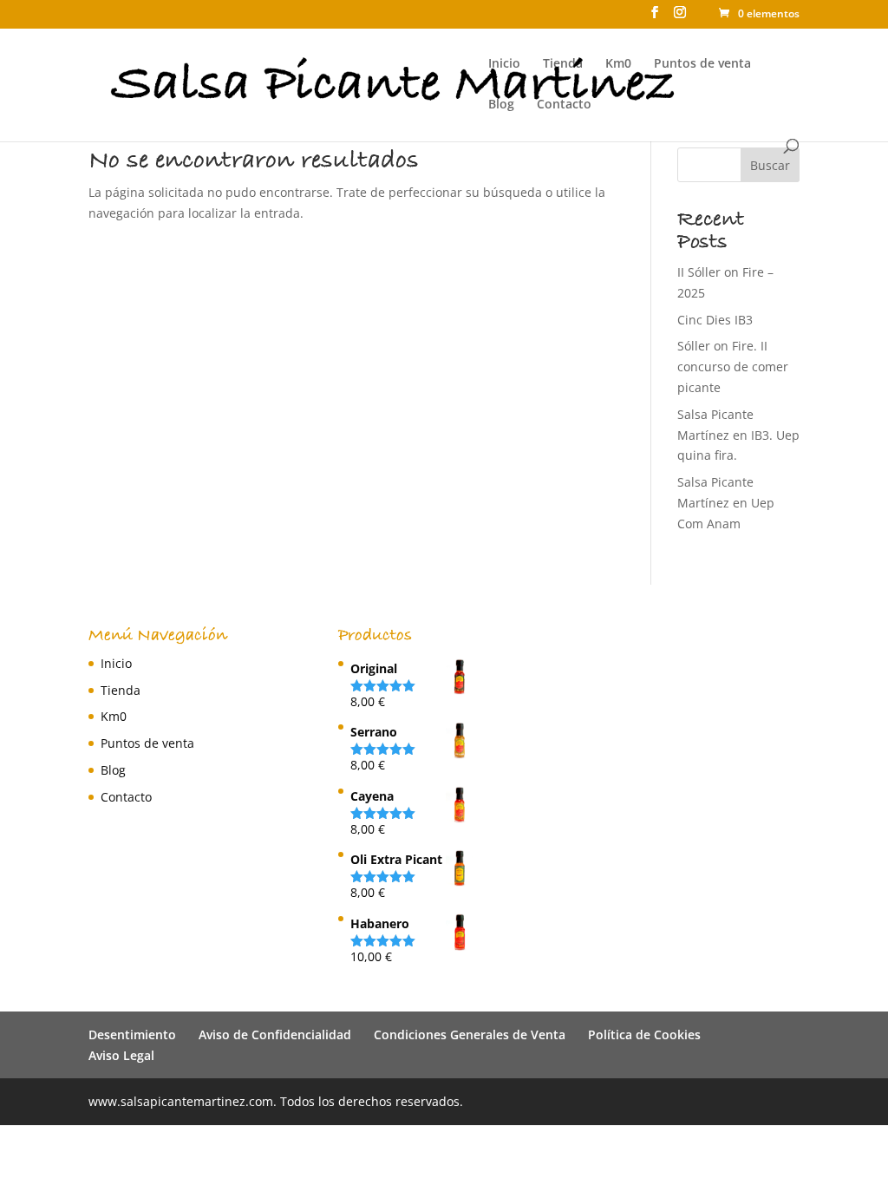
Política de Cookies (644, 1034)
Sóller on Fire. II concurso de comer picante (732, 366)
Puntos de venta (702, 64)
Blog (501, 105)
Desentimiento (132, 1034)
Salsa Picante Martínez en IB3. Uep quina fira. (738, 435)
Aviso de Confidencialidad (275, 1034)
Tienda (563, 64)
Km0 (618, 64)
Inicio (504, 64)
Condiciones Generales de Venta (469, 1034)
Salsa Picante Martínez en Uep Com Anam (725, 503)
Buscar (770, 165)
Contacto (564, 105)
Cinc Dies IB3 (715, 319)
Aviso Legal (121, 1055)
